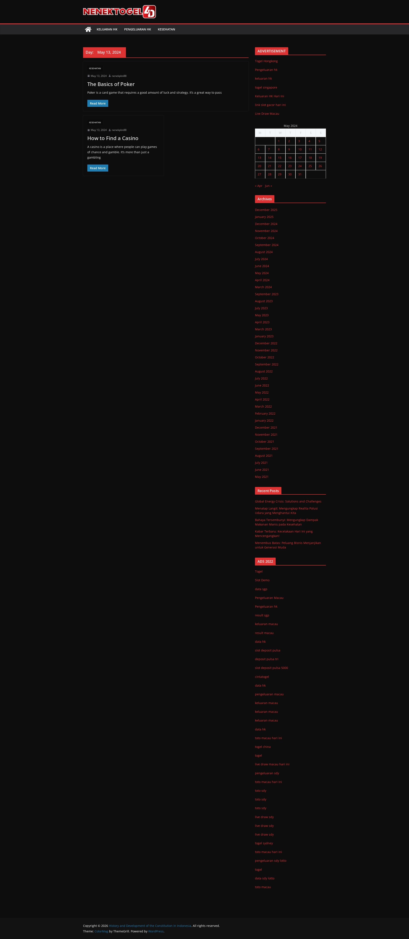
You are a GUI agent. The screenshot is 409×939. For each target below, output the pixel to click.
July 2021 (261, 463)
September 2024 (266, 245)
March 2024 (263, 287)
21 (269, 166)
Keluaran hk (107, 29)
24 (300, 166)
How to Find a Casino (112, 138)
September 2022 (266, 364)
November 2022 (266, 350)
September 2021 (266, 449)
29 (279, 174)
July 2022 (261, 378)
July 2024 (261, 259)
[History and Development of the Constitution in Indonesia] (88, 29)
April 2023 (262, 322)
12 (320, 149)
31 (300, 174)
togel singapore (266, 87)
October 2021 (264, 441)
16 (290, 158)
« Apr (258, 186)
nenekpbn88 (119, 76)
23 (290, 166)
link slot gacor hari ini (270, 105)
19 (320, 158)
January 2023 (264, 336)
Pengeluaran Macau (269, 598)
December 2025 (266, 210)
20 (259, 166)
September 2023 (266, 294)
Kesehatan (166, 29)
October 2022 (264, 357)
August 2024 (264, 252)
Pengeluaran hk (137, 29)
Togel (259, 571)
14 (269, 158)
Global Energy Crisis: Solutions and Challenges (288, 501)
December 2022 (266, 343)
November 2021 (266, 434)
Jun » (268, 186)
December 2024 (266, 224)
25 (310, 166)
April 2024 (262, 280)
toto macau (263, 887)
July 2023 (261, 308)
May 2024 (262, 273)
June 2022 (262, 385)
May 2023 (262, 315)
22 (279, 166)
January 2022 (264, 420)
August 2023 (264, 301)
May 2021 (262, 477)
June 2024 (262, 266)
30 (290, 174)
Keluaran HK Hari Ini (269, 96)
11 (310, 149)
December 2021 (266, 427)
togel (258, 869)
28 (269, 174)
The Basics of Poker (111, 83)
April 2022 (262, 399)
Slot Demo (262, 580)
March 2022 (263, 406)
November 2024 (266, 231)
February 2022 (265, 413)
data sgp (261, 589)
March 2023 (263, 329)
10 (300, 149)
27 (259, 174)
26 (320, 166)
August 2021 (264, 456)
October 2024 (264, 238)
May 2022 (262, 392)
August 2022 (264, 371)
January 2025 (264, 217)
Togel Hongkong (266, 61)
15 (279, 158)
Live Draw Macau (267, 114)
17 (300, 158)
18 (310, 158)
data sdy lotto (264, 878)
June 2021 (262, 470)
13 (259, 158)
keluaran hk (263, 78)
